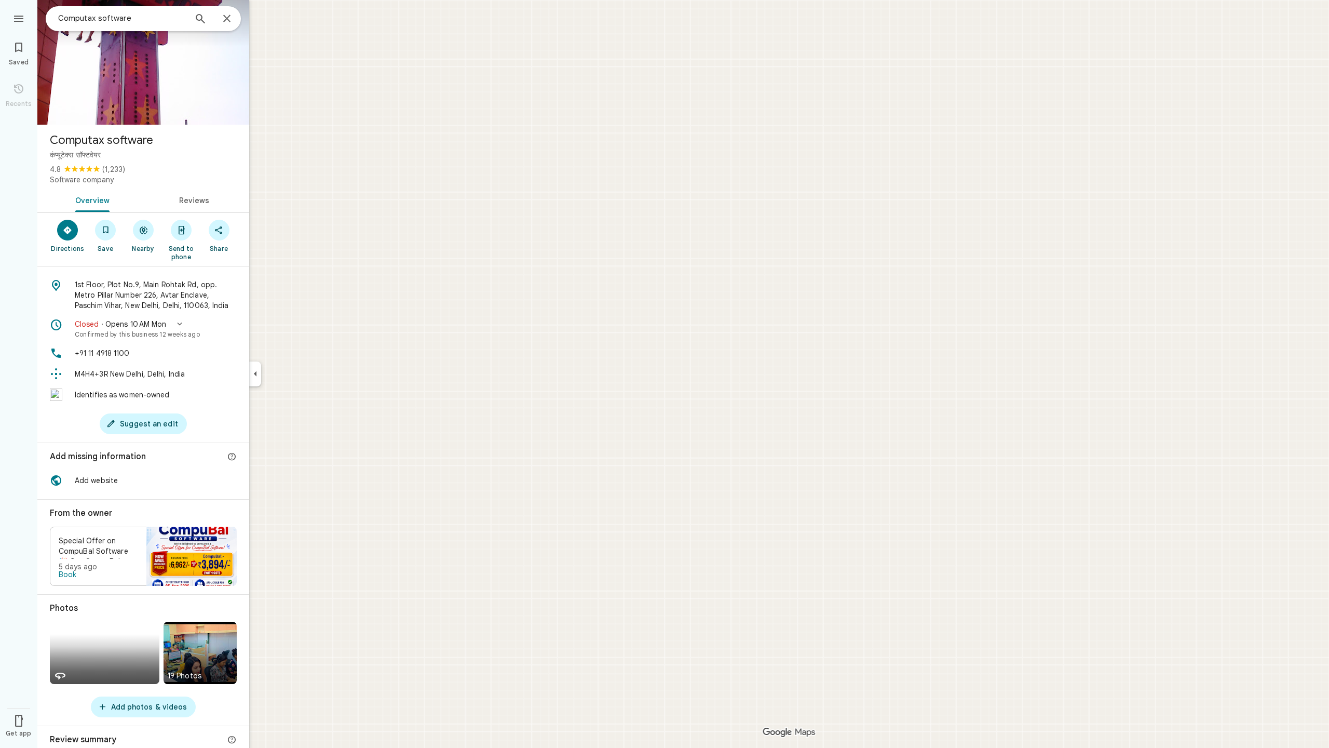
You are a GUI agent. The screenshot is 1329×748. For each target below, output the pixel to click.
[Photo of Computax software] (143, 62)
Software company (82, 179)
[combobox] (122, 18)
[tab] (90, 199)
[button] (143, 329)
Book (67, 574)
